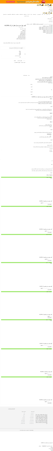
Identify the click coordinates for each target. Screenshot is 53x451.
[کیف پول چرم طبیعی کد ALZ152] (46, 354)
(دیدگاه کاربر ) (21, 27)
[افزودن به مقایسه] (23, 62)
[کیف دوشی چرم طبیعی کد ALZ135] (46, 240)
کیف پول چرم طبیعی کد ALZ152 (46, 371)
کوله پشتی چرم (31, 420)
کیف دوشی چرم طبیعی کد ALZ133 (45, 399)
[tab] (29, 75)
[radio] (11, 51)
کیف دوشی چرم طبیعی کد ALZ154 (45, 314)
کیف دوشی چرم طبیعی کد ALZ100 (45, 229)
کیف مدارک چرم (31, 423)
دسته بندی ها (32, 411)
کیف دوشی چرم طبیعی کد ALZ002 (45, 201)
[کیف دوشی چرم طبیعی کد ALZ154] (46, 297)
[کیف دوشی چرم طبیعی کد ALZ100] (46, 212)
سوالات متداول (23, 420)
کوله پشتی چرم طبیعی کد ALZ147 (46, 343)
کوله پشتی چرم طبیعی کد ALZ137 (46, 286)
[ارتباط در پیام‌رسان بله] (51, 446)
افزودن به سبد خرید (20, 60)
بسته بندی (24, 417)
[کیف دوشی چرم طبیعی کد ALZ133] (46, 382)
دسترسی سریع (24, 411)
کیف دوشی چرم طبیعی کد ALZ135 (45, 257)
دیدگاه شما (50, 151)
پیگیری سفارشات (23, 423)
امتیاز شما (50, 148)
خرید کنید (15, 60)
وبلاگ (24, 414)
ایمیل (51, 164)
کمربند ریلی (32, 414)
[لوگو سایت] (48, 4)
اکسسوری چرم (31, 417)
